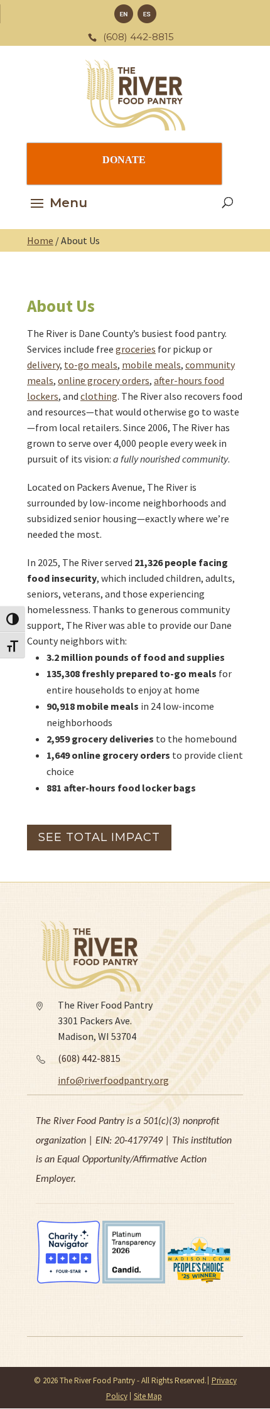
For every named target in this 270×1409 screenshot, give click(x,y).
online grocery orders (103, 380)
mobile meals (151, 364)
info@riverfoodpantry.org (113, 1080)
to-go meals (90, 364)
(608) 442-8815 (89, 1058)
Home (40, 240)
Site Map (148, 1396)
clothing (98, 396)
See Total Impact (99, 837)
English (123, 13)
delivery (43, 364)
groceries (136, 349)
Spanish (147, 13)
